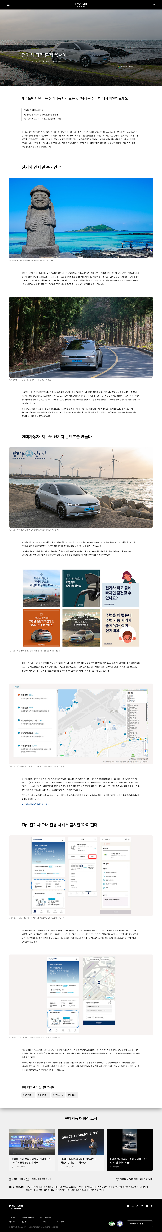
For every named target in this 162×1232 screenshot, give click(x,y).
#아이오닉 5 (58, 1095)
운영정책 (24, 1222)
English (60, 1221)
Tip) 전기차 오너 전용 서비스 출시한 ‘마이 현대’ (43, 119)
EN (154, 4)
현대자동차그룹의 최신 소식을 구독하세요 (136, 1179)
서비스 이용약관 (45, 1217)
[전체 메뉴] (8, 4)
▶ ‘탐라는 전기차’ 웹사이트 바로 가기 (36, 804)
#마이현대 (72, 1095)
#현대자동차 (28, 1095)
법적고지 (12, 1222)
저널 (27, 1179)
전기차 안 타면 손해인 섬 (34, 110)
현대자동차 (25, 61)
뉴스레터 (43, 1222)
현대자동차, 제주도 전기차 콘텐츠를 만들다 (41, 114)
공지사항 (12, 1217)
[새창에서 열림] (111, 1223)
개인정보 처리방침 (27, 1217)
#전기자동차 (43, 1095)
